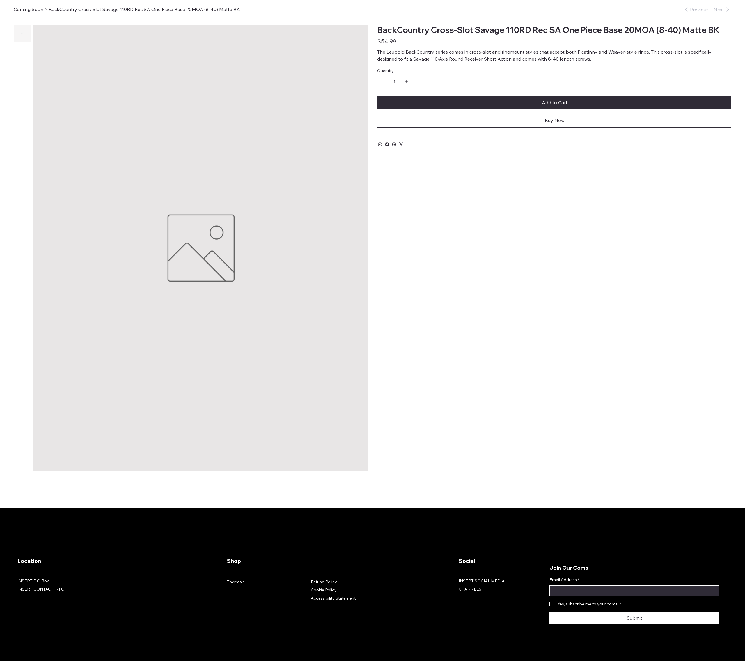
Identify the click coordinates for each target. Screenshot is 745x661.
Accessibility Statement (333, 598)
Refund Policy (324, 581)
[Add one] (406, 81)
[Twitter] (401, 144)
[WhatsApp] (380, 144)
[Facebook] (387, 144)
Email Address (564, 579)
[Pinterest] (394, 144)
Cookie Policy (324, 590)
